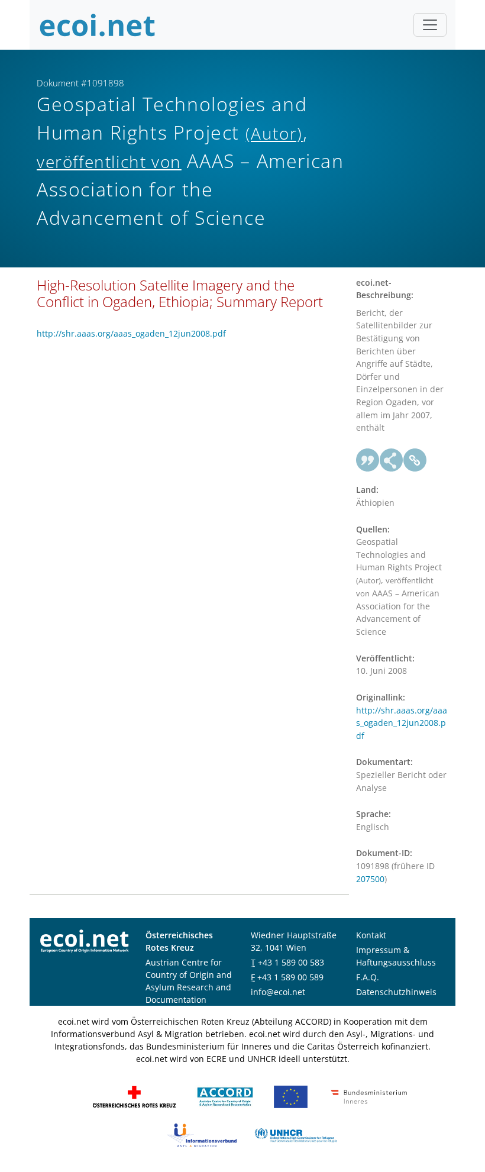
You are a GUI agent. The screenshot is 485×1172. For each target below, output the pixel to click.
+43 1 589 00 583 (291, 962)
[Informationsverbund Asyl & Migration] (202, 1133)
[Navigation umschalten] (430, 25)
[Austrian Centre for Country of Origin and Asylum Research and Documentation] (225, 1095)
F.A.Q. (367, 977)
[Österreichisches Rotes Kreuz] (134, 1095)
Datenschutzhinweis (396, 991)
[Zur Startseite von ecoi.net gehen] (97, 25)
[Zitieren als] (368, 460)
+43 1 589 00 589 (290, 977)
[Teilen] (391, 460)
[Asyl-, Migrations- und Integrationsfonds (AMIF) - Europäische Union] (290, 1095)
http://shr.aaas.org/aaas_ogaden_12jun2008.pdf (131, 333)
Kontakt (371, 935)
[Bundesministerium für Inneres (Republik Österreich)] (369, 1095)
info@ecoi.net (278, 991)
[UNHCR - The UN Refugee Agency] (295, 1133)
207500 (370, 878)
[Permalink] (415, 460)
